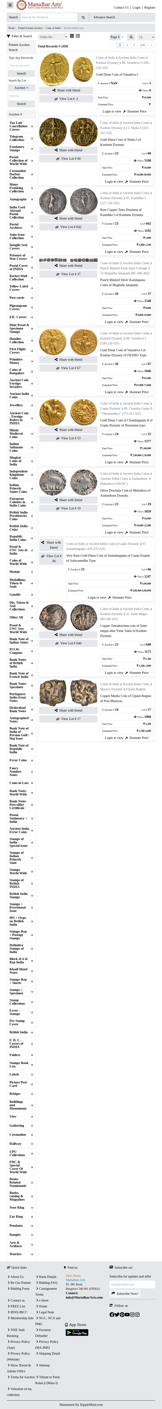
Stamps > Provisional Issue (17, 907)
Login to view (112, 111)
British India (18, 1032)
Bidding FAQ (48, 1282)
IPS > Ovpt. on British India (17, 921)
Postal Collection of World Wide (18, 161)
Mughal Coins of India (15, 461)
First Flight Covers (17, 350)
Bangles (15, 1234)
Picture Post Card (18, 1084)
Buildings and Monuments (18, 1105)
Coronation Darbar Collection (17, 174)
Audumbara (139, 478)
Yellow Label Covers (18, 288)
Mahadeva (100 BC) (114, 483)
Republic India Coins (17, 538)
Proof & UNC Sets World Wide (18, 629)
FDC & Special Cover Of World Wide (18, 1167)
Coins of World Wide (18, 562)
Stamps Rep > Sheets (18, 981)
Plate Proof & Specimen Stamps (19, 328)
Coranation (17, 1134)
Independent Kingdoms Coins (18, 475)
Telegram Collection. (17, 138)
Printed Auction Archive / (31, 28)
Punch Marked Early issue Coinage (123, 268)
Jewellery (16, 405)
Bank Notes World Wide (18, 792)
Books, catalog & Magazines (17, 1196)
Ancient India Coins (19, 395)
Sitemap (44, 1365)
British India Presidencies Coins (18, 516)
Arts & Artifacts (15, 1244)
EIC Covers (18, 317)
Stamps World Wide (18, 871)
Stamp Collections (17, 1002)
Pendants (16, 1225)
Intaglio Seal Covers (18, 246)
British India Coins (18, 527)
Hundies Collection (16, 340)
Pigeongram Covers (18, 307)
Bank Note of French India (18, 675)
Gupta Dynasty (110, 408)
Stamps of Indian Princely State (16, 858)
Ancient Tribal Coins (114, 478)
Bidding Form (20, 1288)
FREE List (18, 1306)
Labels (14, 1074)
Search (21, 73)
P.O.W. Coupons (15, 651)
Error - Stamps (14, 1012)
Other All (16, 617)
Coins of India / (54, 28)
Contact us (18, 1300)
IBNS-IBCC (19, 1312)
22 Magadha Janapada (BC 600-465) (125, 273)
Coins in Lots (18, 783)
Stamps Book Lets (18, 1064)
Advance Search (104, 17)
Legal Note (46, 1312)
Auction (19, 88)
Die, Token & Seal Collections (19, 606)
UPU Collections (17, 1153)
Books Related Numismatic (18, 1182)
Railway (15, 1143)
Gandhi (14, 594)
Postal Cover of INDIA (18, 267)
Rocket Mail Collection (18, 277)
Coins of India (105, 57)
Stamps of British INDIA (16, 883)
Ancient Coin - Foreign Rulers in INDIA (18, 418)
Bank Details (47, 1277)
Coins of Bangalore (16, 371)
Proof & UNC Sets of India (18, 550)
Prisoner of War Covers (18, 257)
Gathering (16, 1125)
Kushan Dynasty (107, 62)
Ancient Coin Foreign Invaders (18, 383)
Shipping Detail (49, 1353)
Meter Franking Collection (16, 188)
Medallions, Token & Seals (17, 583)
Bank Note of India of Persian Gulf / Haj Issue (19, 733)
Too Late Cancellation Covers (18, 126)
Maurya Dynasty (111, 689)
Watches (15, 1254)
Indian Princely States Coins (18, 488)
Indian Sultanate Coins (16, 447)
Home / (12, 28)
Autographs (18, 199)
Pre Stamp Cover (17, 1022)
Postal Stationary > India (18, 818)
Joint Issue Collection (17, 236)
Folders (14, 1055)
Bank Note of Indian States (18, 640)
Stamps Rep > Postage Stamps (18, 935)
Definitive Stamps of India (16, 949)
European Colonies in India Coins (17, 502)
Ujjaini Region (136, 689)
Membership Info (22, 1318)
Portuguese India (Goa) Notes (17, 697)
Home (43, 1306)
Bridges (14, 1093)
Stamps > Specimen (16, 991)
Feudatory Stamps (16, 148)
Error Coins (18, 760)
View (13, 1116)
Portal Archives (15, 226)
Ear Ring (16, 1216)
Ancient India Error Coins (19, 830)
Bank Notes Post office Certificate (17, 805)
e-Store (44, 1300)
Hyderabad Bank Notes (17, 709)
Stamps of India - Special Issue (18, 842)
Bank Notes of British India (17, 663)
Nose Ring (16, 1207)
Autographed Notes (19, 719)
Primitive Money (16, 361)
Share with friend (68, 90)
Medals (14, 572)
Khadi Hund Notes (18, 971)
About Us (17, 1277)
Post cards (16, 297)
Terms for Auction (23, 1377)
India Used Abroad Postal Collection (17, 212)
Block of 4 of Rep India (18, 960)
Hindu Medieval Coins (16, 434)
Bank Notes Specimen (17, 685)
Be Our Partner (21, 1282)
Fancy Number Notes (15, 772)
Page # (115, 37)
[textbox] (87, 1291)
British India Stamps (18, 895)
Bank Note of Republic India (18, 749)
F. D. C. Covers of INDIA (16, 1044)
